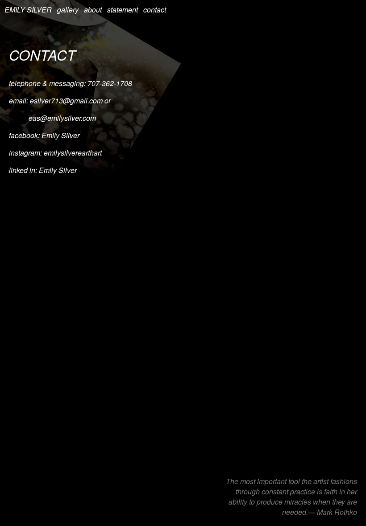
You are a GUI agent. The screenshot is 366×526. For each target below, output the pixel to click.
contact (154, 9)
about (93, 9)
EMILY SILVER (28, 9)
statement (122, 9)
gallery (68, 9)
